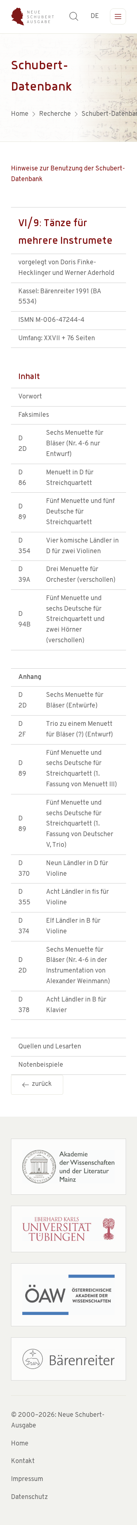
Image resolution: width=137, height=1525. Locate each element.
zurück (40, 1084)
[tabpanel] (68, 88)
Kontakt (23, 1461)
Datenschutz (29, 1497)
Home (19, 1444)
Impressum (27, 1479)
